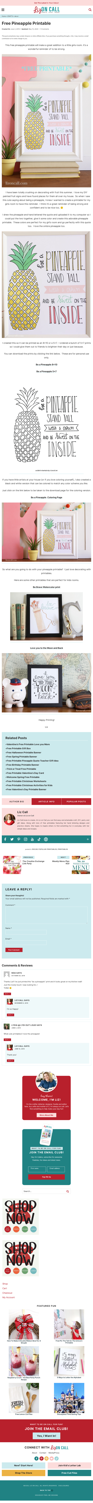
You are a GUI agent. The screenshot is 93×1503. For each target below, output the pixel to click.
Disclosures (63, 1485)
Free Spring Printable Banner (22, 756)
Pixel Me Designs (51, 1495)
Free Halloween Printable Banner (24, 752)
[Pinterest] (41, 1458)
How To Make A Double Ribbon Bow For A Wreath (24, 1342)
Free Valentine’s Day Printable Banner (26, 789)
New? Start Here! (23, 1465)
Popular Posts (76, 801)
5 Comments (44, 29)
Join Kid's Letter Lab (69, 1465)
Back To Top (45, 1490)
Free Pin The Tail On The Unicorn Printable (69, 1342)
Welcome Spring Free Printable (23, 777)
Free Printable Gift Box (19, 748)
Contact (42, 1453)
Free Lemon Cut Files (23, 1414)
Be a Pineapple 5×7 (46, 371)
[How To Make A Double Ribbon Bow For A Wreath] (24, 1338)
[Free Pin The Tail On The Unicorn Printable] (69, 1338)
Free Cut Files (69, 1473)
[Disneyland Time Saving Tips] (69, 1412)
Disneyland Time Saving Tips (69, 1414)
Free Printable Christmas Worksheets (26, 781)
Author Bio (16, 801)
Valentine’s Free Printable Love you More (28, 744)
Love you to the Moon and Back (46, 648)
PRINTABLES (63, 849)
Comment (10, 905)
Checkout (7, 1293)
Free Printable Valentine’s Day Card (25, 773)
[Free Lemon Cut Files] (24, 1412)
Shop (5, 1283)
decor (35, 849)
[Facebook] (36, 1458)
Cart (4, 1288)
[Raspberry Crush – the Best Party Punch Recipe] (24, 1375)
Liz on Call (46, 10)
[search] (90, 10)
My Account (8, 1297)
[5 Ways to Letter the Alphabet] (69, 1375)
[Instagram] (46, 1458)
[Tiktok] (56, 1458)
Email (8, 939)
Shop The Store (23, 1473)
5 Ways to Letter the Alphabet (69, 1377)
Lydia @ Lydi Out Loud (24, 1025)
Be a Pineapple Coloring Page (46, 497)
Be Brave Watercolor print (46, 587)
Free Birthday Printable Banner (23, 765)
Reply (7, 994)
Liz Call (19, 1000)
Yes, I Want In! (46, 1435)
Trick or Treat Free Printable (21, 769)
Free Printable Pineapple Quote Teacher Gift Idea (32, 760)
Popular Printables (48, 849)
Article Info (47, 801)
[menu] (3, 10)
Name (8, 928)
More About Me (46, 1115)
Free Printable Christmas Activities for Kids (29, 785)
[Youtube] (52, 1458)
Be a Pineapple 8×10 (46, 364)
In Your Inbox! (46, 3)
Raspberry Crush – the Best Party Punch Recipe (24, 1379)
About (34, 1453)
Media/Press (54, 1453)
